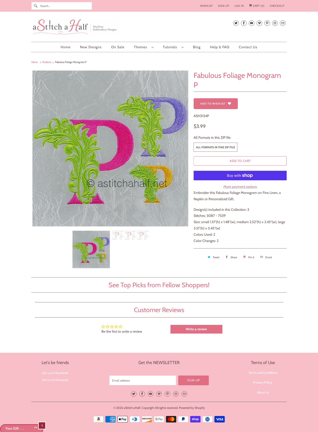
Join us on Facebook (55, 373)
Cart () (258, 5)
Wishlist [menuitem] (206, 5)
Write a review (196, 329)
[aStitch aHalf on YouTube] (251, 23)
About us (263, 392)
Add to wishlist (213, 103)
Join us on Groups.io (55, 380)
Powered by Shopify (192, 408)
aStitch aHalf (132, 408)
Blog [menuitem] (197, 47)
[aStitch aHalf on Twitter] (236, 23)
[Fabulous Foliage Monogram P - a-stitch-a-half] (110, 148)
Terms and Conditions (262, 373)
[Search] (35, 6)
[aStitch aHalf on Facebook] (244, 23)
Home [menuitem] (66, 47)
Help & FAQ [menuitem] (219, 47)
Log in (239, 5)
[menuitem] (144, 47)
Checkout (277, 5)
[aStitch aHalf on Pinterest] (267, 23)
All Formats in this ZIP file (212, 137)
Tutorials (171, 47)
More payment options (240, 187)
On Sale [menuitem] (117, 47)
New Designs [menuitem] (91, 47)
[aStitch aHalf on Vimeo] (259, 23)
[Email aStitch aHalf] (283, 23)
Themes (141, 47)
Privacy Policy (262, 382)
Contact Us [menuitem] (248, 47)
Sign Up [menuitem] (223, 5)
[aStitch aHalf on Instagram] (275, 23)
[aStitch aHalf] (159, 27)
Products (47, 62)
